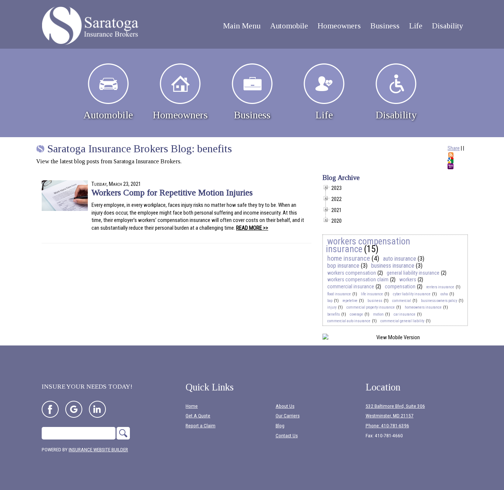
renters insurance (440, 287)
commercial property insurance (370, 307)
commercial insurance (350, 286)
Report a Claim (200, 425)
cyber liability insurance (412, 294)
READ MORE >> (252, 228)
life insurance (372, 294)
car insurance (404, 314)
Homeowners (180, 115)
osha (444, 294)
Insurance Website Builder (98, 449)
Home (192, 406)
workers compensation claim (358, 279)
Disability (396, 115)
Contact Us (287, 435)
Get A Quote (198, 415)
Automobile (108, 115)
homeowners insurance (423, 307)
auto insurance (399, 258)
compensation (400, 286)
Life (324, 115)
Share (454, 148)
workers (407, 279)
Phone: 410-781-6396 (387, 425)
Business (252, 115)
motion (378, 314)
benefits (333, 314)
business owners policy (439, 301)
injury (331, 307)
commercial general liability (402, 321)
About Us (285, 406)
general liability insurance (413, 273)
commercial (401, 301)
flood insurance (339, 294)
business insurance (392, 265)
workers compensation (351, 273)
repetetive (350, 301)
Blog (280, 425)
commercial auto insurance (348, 321)
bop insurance (343, 265)
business (374, 301)
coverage (356, 314)
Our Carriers (288, 415)
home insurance (348, 258)
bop (329, 301)
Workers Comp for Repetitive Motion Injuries (172, 192)
